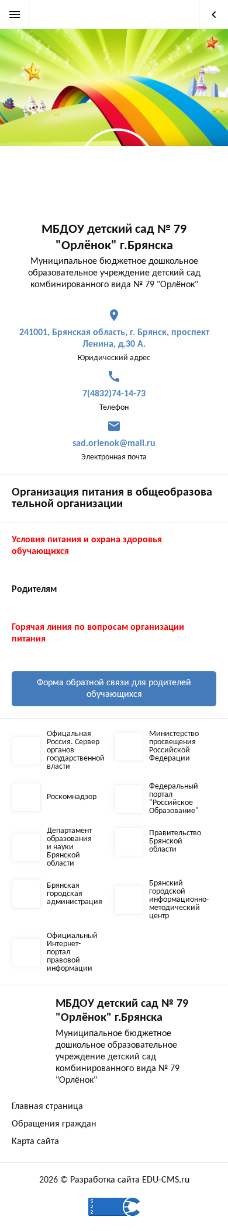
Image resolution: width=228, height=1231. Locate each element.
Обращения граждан (54, 1124)
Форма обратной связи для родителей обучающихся (114, 688)
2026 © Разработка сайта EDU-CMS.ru (114, 1180)
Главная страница (47, 1106)
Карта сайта (35, 1141)
